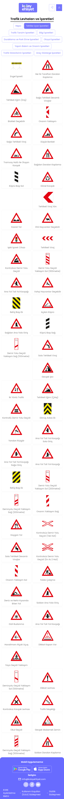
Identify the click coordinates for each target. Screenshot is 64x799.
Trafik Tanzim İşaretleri (22, 32)
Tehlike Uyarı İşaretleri (37, 25)
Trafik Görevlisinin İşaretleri (17, 52)
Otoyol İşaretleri (52, 39)
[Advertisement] (16, 199)
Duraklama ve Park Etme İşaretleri (21, 39)
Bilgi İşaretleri (46, 32)
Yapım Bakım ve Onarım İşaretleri (32, 46)
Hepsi (18, 25)
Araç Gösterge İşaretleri (48, 52)
